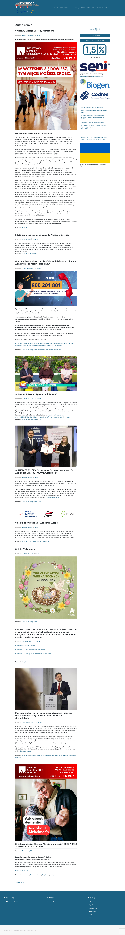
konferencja (34, 755)
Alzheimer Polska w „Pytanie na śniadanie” (36, 394)
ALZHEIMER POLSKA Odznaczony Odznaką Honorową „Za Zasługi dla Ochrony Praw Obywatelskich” (44, 471)
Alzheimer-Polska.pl (14, 930)
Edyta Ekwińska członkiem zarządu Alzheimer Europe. (42, 235)
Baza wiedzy (91, 8)
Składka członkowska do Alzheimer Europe (36, 523)
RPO (39, 419)
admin (39, 35)
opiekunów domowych (97, 76)
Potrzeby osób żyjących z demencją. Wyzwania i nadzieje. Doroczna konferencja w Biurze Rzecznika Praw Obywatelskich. (43, 715)
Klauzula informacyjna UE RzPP (25, 645)
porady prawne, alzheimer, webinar (49, 350)
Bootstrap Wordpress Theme (28, 930)
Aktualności (58, 8)
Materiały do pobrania (12, 901)
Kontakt (100, 8)
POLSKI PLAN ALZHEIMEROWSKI (95, 40)
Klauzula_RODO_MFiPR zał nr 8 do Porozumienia (30, 649)
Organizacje (69, 8)
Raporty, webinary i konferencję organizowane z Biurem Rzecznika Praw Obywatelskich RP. (94, 138)
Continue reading (52, 497)
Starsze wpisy (19, 882)
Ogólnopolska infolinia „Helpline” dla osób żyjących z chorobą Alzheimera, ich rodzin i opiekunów (45, 262)
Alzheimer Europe (35, 541)
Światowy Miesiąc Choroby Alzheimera (34, 31)
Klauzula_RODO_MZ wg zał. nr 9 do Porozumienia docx (33, 654)
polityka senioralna (52, 755)
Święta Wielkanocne (25, 549)
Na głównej (33, 253)
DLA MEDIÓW (51, 901)
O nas (107, 8)
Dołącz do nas (80, 8)
